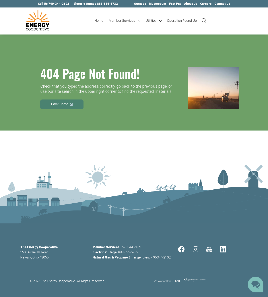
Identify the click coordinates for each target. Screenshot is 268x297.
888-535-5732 (128, 252)
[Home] (57, 21)
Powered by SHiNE (167, 281)
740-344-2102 (131, 247)
